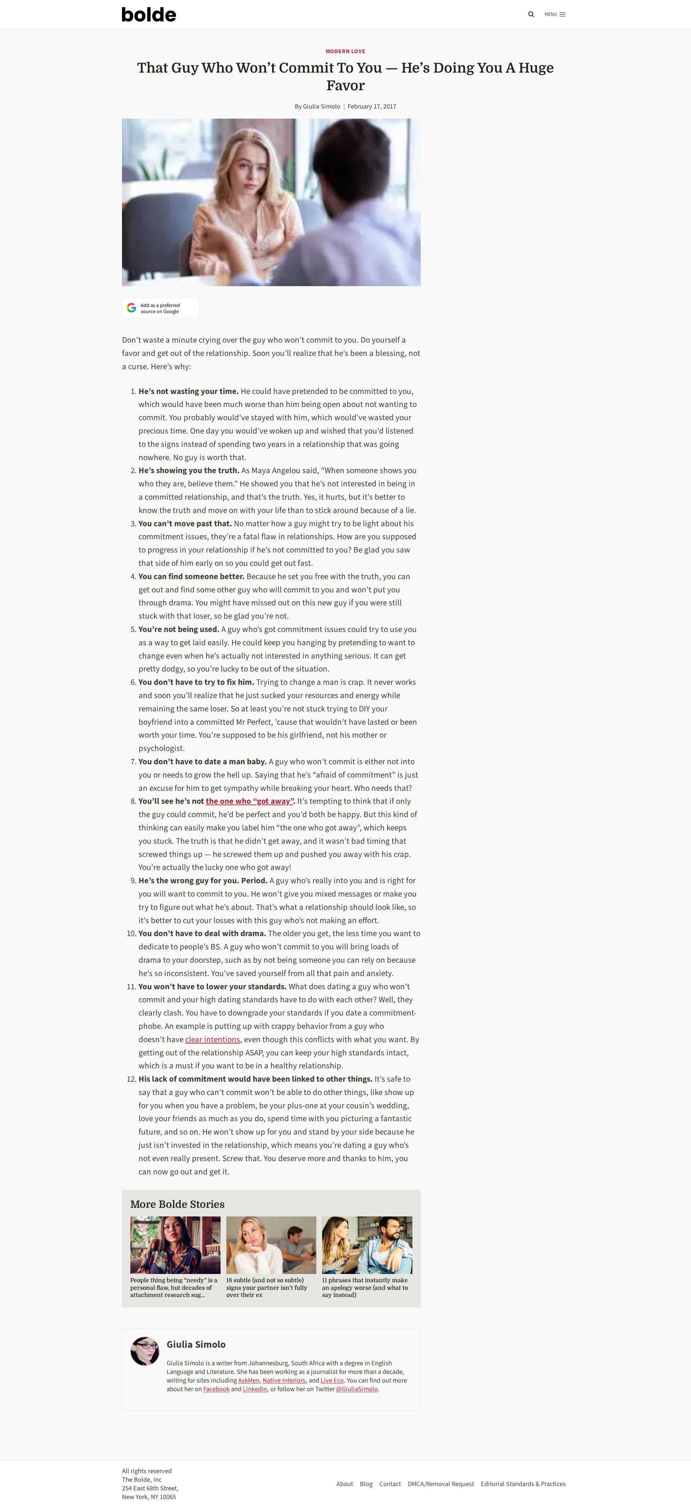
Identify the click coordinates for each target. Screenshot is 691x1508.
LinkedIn (255, 1389)
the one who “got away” (249, 801)
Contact (390, 1484)
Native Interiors (284, 1380)
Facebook (216, 1389)
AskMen (248, 1380)
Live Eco (332, 1380)
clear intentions (212, 1039)
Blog (366, 1484)
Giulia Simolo (321, 106)
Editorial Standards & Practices (523, 1484)
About (345, 1484)
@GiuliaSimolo (357, 1389)
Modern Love (346, 51)
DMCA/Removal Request (441, 1484)
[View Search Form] (531, 14)
